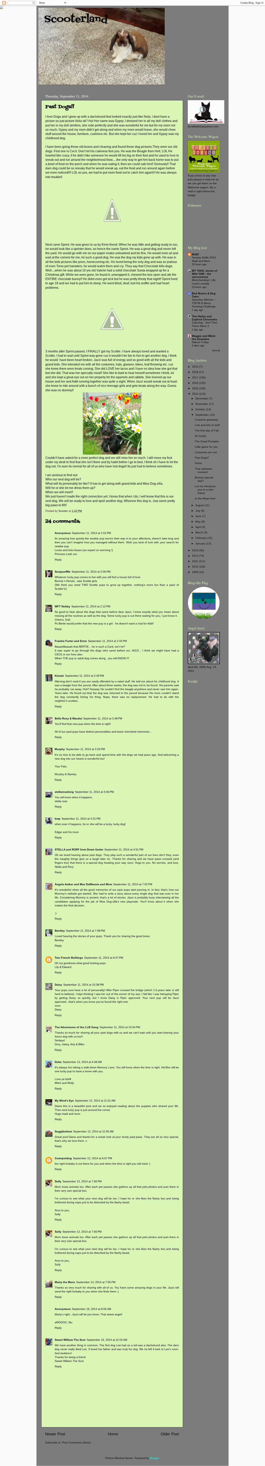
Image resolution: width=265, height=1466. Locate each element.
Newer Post (55, 1434)
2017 (195, 377)
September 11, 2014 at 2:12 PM (90, 606)
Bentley (60, 930)
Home (113, 1434)
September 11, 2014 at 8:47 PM (103, 957)
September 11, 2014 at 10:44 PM (120, 1027)
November (202, 403)
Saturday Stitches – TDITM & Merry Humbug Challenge (204, 303)
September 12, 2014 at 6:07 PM (92, 1158)
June (198, 516)
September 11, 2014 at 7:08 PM (85, 930)
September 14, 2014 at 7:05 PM (95, 1282)
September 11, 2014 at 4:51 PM (123, 849)
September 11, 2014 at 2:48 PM (102, 718)
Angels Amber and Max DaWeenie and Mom (83, 884)
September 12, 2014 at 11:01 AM (95, 1100)
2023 (195, 366)
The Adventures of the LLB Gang (76, 1027)
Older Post (170, 1434)
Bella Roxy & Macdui (68, 718)
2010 (195, 566)
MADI (195, 254)
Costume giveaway (206, 419)
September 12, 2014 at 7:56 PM (82, 1181)
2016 (195, 382)
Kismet (59, 675)
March (199, 532)
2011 (195, 561)
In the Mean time (205, 498)
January (200, 543)
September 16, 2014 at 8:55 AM (91, 1308)
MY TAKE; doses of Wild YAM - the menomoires (204, 273)
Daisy (58, 984)
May (198, 521)
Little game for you (206, 446)
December (202, 398)
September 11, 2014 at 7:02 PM (132, 884)
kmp (57, 818)
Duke (58, 1061)
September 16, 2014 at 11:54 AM (107, 1339)
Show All (216, 350)
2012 (195, 555)
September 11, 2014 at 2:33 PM (107, 641)
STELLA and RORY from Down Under (79, 849)
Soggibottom (63, 1131)
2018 (195, 372)
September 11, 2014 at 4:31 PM (80, 818)
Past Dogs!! (202, 457)
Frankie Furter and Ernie (71, 641)
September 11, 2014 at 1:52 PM (91, 533)
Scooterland (76, 19)
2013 (195, 550)
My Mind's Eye (64, 1100)
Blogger (154, 1458)
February (201, 537)
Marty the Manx (65, 1282)
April (198, 527)
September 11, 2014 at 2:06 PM (91, 571)
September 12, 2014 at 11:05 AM (93, 1131)
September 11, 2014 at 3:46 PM (94, 791)
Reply (58, 559)
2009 (195, 572)
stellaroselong (64, 791)
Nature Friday (200, 342)
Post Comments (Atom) (76, 1442)
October (200, 409)
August (200, 505)
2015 (195, 388)
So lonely (200, 435)
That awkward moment (203, 470)
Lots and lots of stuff (207, 425)
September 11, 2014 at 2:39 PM (84, 675)
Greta (198, 463)
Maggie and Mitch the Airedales (204, 337)
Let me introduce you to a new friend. (205, 490)
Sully (58, 1181)
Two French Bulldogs (69, 957)
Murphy (60, 749)
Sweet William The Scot (70, 1339)
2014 (195, 393)
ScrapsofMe (62, 571)
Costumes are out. (206, 452)
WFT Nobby (62, 606)
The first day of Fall (206, 430)
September (202, 414)
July (198, 510)
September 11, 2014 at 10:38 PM (83, 984)
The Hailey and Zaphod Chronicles (204, 318)
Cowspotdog (63, 1158)
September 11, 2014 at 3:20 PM (85, 749)
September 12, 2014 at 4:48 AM (82, 1061)
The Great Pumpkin (207, 441)
